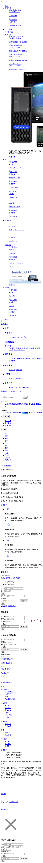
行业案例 (19, 370)
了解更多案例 (5, 578)
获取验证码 (23, 601)
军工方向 (12, 358)
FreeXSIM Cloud (14, 337)
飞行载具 (11, 404)
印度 (6, 453)
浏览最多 (8, 423)
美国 (6, 438)
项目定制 (8, 159)
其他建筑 (39, 413)
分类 (19, 391)
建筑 (37, 404)
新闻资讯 (19, 379)
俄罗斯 (7, 441)
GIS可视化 (8, 29)
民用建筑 (25, 413)
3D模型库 (38, 358)
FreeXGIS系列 (10, 699)
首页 (6, 6)
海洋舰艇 (25, 404)
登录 (2, 319)
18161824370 (13, 802)
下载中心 (12, 379)
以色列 (7, 458)
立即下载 (12, 285)
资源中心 (8, 245)
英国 (6, 448)
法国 (6, 450)
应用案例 (8, 220)
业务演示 (12, 370)
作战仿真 (23, 337)
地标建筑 (18, 413)
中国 (6, 436)
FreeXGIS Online (27, 348)
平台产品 (8, 34)
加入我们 (19, 387)
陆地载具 (18, 404)
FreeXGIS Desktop (15, 348)
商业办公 (32, 413)
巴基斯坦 (8, 460)
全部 (6, 404)
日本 (6, 443)
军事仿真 (8, 8)
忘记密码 (4, 606)
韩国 (6, 446)
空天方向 (19, 358)
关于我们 (8, 288)
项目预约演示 (15, 578)
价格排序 (8, 425)
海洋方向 (25, 358)
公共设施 (11, 413)
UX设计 (32, 358)
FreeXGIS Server (19, 350)
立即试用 (12, 157)
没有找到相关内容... (8, 470)
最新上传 (8, 421)
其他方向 (12, 361)
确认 (3, 629)
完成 (3, 861)
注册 (6, 319)
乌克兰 (7, 455)
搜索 (25, 397)
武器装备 (32, 404)
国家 (6, 434)
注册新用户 (12, 606)
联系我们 (25, 387)
